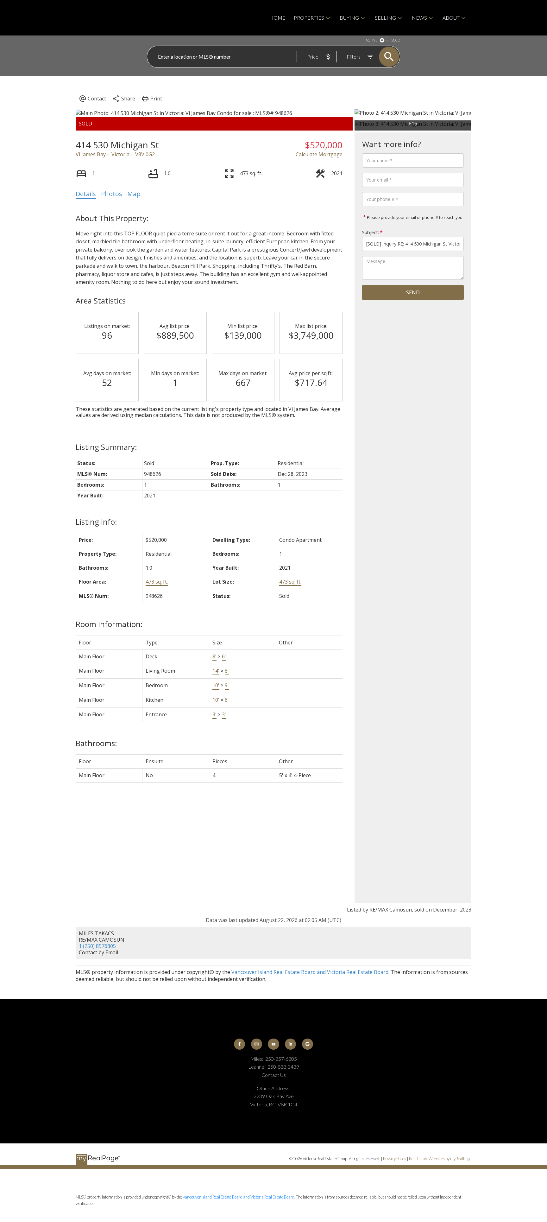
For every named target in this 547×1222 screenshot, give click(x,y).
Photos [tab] (111, 193)
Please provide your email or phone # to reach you (414, 217)
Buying (349, 18)
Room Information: (109, 624)
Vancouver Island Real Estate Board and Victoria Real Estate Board (309, 972)
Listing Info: (96, 521)
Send (413, 292)
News (419, 18)
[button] (239, 1044)
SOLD (395, 40)
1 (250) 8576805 (97, 946)
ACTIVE (371, 40)
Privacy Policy (394, 1158)
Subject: (370, 232)
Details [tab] (86, 193)
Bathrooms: (96, 743)
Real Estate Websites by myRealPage (440, 1158)
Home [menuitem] (277, 18)
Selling (385, 18)
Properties (309, 18)
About (451, 18)
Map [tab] (134, 193)
